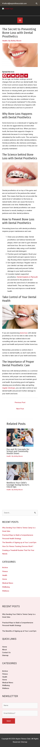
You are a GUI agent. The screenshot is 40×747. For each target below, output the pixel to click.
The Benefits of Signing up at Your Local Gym (19, 542)
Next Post (20, 409)
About (4, 650)
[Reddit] (17, 76)
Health (4, 41)
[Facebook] (4, 76)
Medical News (7, 583)
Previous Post (20, 402)
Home (4, 579)
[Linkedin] (22, 76)
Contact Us (6, 653)
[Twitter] (9, 76)
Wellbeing (6, 587)
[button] (37, 3)
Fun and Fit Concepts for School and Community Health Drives (18, 451)
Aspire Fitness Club (17, 12)
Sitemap (5, 655)
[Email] (13, 76)
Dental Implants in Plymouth (27, 277)
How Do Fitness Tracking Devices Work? (17, 546)
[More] (26, 76)
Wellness (5, 591)
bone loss (23, 333)
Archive (5, 568)
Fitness (5, 571)
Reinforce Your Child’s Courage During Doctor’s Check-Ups (18, 485)
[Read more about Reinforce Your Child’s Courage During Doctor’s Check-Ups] (20, 471)
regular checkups (8, 388)
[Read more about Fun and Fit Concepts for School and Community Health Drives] (20, 437)
